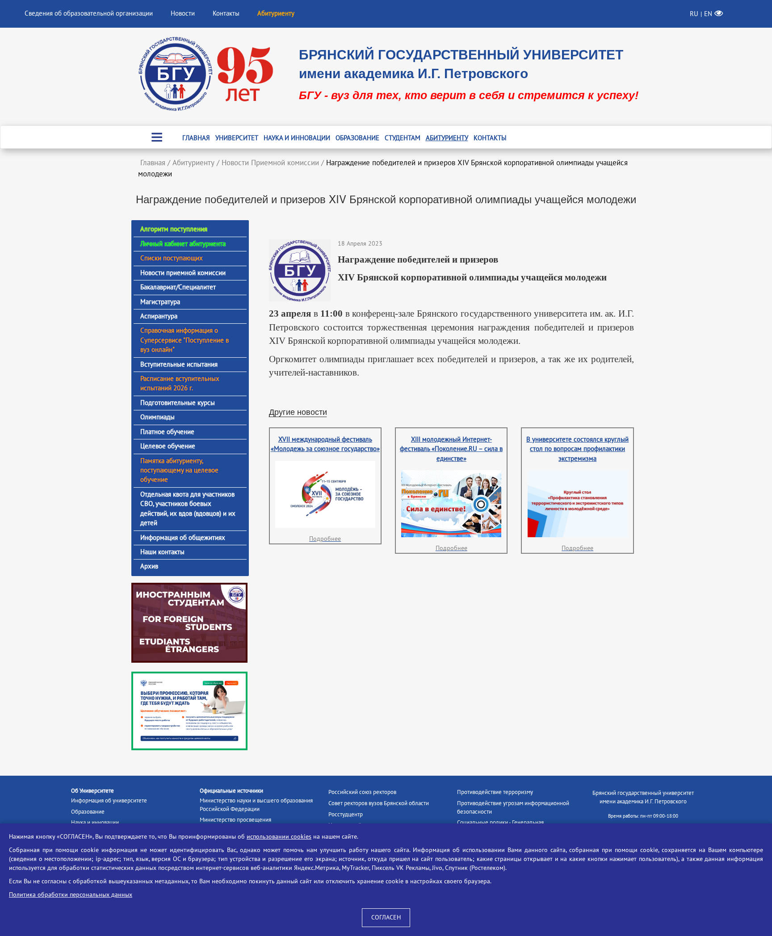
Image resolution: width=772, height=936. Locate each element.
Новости (183, 13)
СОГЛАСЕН (386, 917)
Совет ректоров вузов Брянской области (378, 803)
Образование (357, 138)
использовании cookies (279, 836)
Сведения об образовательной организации (89, 13)
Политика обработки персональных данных (70, 894)
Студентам (402, 138)
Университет (236, 138)
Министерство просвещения (235, 819)
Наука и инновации (297, 138)
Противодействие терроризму (495, 792)
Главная (196, 138)
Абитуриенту (447, 138)
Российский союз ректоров (362, 792)
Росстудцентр (345, 814)
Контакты (226, 13)
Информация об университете (109, 800)
